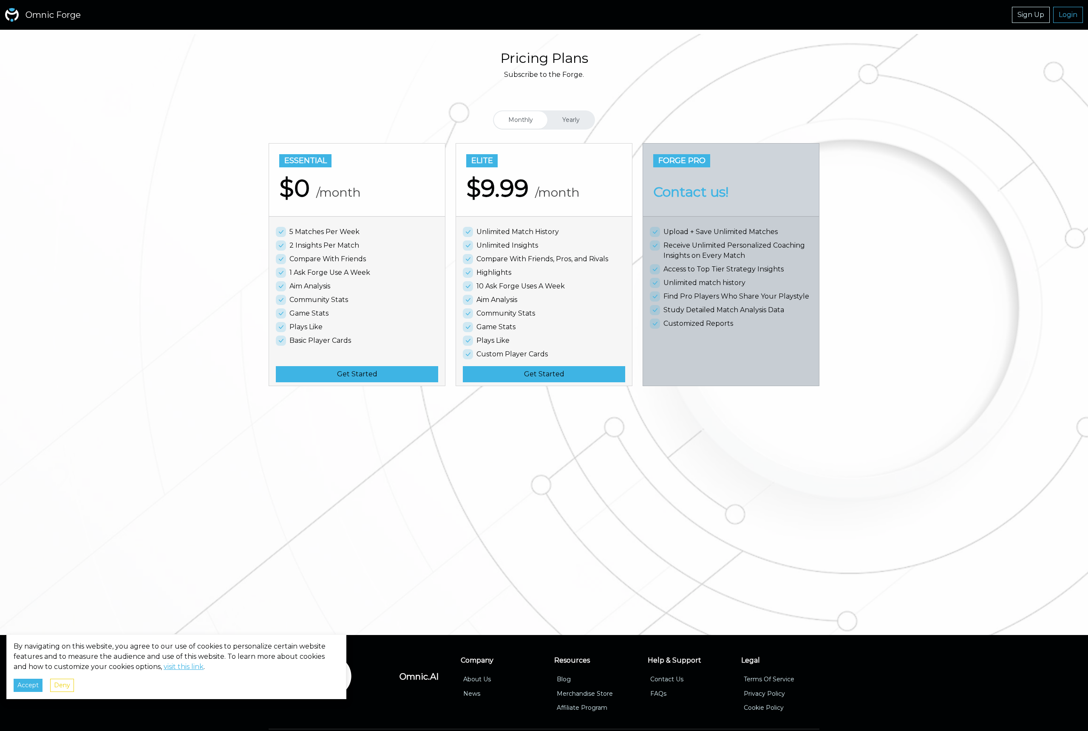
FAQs (658, 693)
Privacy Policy (764, 693)
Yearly (571, 120)
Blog (564, 679)
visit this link (184, 667)
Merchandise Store (585, 693)
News (471, 693)
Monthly (520, 120)
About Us (477, 679)
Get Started (357, 374)
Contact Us (666, 679)
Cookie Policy (764, 708)
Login (1068, 15)
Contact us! (690, 191)
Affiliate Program (582, 708)
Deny (62, 685)
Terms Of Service (769, 679)
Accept (28, 685)
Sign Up (1030, 15)
